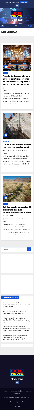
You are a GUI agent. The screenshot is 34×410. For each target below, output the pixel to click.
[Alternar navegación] (16, 26)
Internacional (5, 402)
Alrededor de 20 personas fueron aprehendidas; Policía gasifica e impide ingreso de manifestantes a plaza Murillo (17, 320)
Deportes (18, 402)
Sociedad (17, 406)
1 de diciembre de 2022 (11, 88)
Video (30, 402)
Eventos (12, 402)
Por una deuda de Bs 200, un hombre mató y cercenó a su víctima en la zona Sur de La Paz (16, 305)
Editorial (6, 397)
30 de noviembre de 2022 (12, 150)
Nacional (5, 141)
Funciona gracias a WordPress (11, 391)
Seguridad (25, 402)
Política (5, 73)
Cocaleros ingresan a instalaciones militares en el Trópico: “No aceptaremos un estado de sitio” (15, 337)
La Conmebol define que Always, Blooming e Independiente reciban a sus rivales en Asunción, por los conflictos (16, 328)
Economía (23, 397)
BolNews (17, 19)
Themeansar (17, 393)
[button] (28, 26)
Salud (29, 397)
